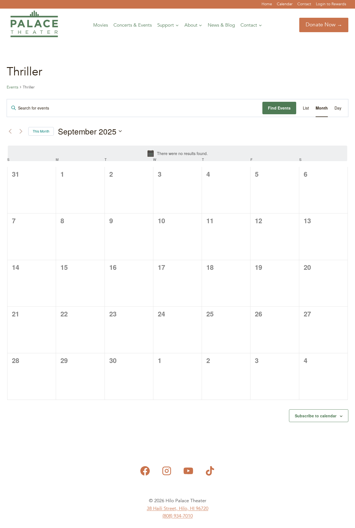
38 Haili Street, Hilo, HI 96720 (177, 508)
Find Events (279, 108)
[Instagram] (166, 470)
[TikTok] (210, 470)
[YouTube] (188, 470)
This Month (41, 131)
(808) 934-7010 (178, 516)
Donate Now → (324, 24)
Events (12, 87)
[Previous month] (10, 131)
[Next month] (20, 131)
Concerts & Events (132, 25)
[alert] (177, 153)
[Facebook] (145, 470)
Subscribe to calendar (315, 415)
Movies (100, 25)
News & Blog (221, 25)
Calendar (285, 4)
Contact (304, 4)
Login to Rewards (331, 4)
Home (267, 4)
